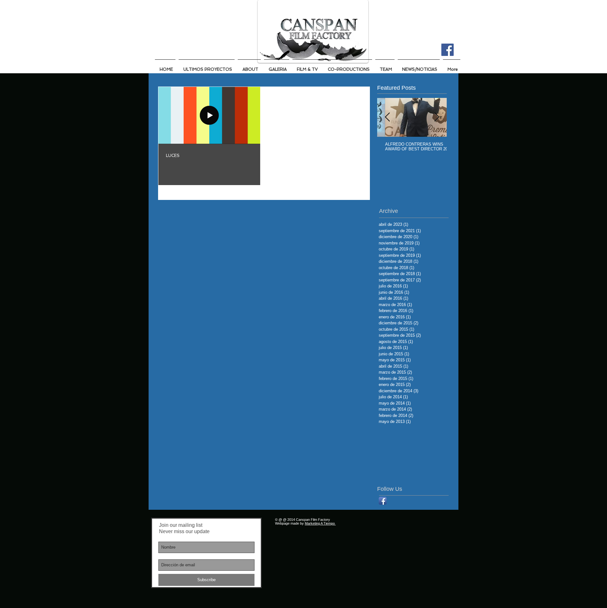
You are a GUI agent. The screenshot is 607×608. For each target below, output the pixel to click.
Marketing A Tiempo (320, 523)
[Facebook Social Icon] (447, 50)
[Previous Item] (387, 118)
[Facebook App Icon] (383, 501)
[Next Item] (436, 118)
